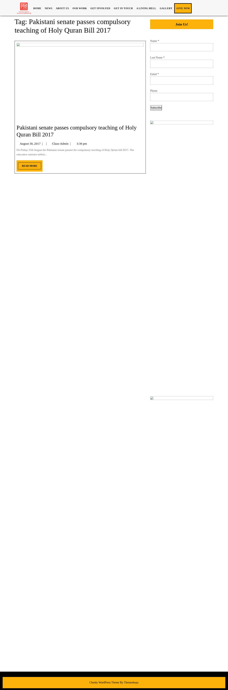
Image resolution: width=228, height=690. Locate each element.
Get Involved (100, 8)
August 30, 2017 (30, 143)
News (48, 8)
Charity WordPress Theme (104, 682)
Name (154, 40)
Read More (27, 164)
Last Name (157, 57)
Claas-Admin (60, 143)
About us (62, 8)
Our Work (79, 8)
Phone (153, 90)
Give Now (183, 8)
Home (37, 8)
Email (154, 74)
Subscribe (156, 107)
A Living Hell (146, 8)
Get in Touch (123, 8)
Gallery (166, 8)
